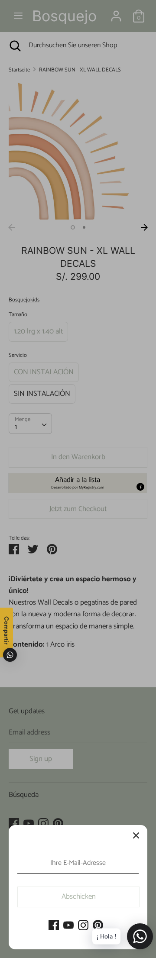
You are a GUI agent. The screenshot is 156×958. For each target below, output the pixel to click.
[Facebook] (54, 926)
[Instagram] (83, 926)
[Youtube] (68, 926)
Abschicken (79, 896)
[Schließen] (136, 836)
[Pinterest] (98, 926)
